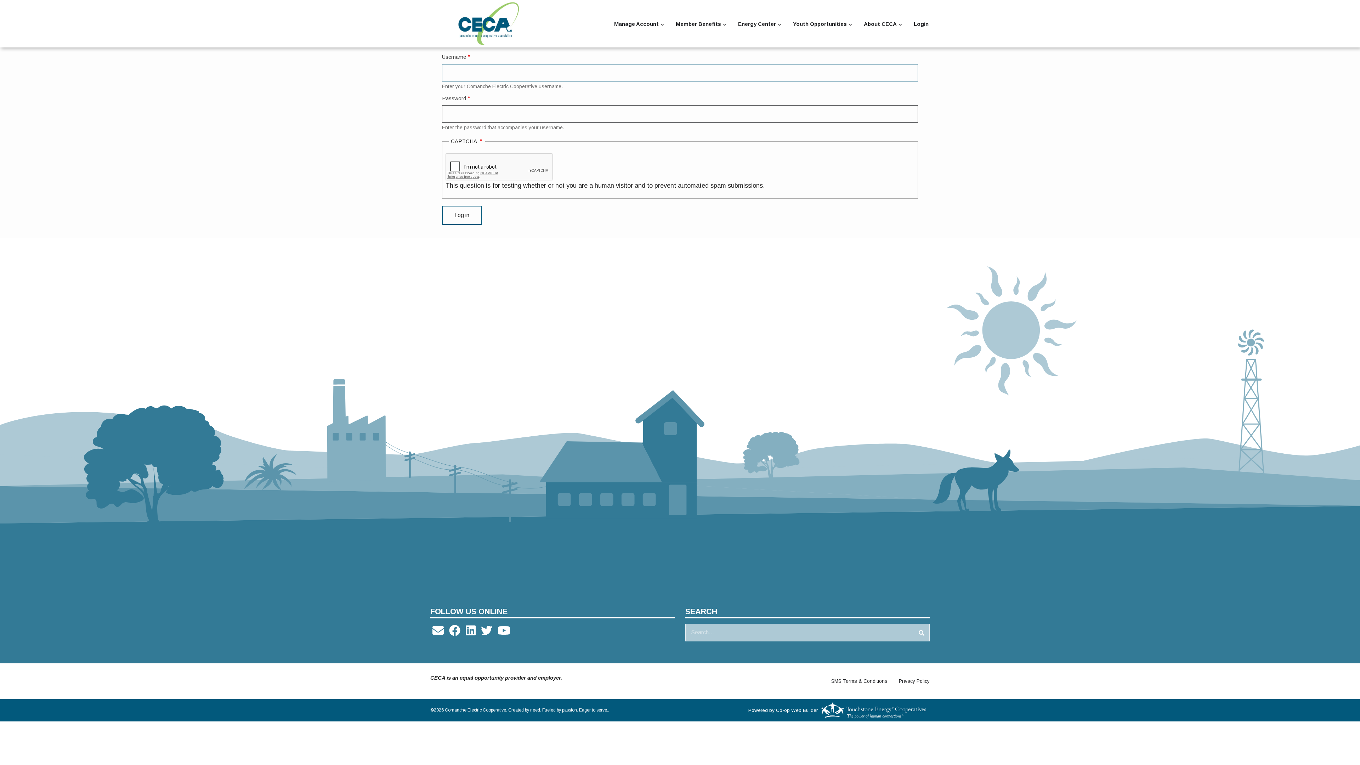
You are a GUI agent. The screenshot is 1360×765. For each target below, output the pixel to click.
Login (921, 24)
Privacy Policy (914, 681)
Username (454, 57)
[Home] (488, 24)
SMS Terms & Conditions (859, 681)
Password (454, 98)
